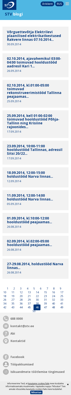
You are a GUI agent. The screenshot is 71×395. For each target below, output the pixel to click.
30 (37, 300)
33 (61, 300)
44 (21, 307)
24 (53, 296)
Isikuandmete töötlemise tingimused (37, 372)
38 (37, 303)
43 (12, 307)
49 (61, 307)
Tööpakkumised (22, 364)
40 (53, 303)
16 (53, 292)
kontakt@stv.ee (22, 326)
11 (12, 292)
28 (21, 300)
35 (12, 303)
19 (12, 296)
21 (29, 296)
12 (21, 292)
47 (45, 307)
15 (45, 292)
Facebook (17, 357)
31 (45, 300)
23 (45, 296)
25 (61, 296)
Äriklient (47, 4)
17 (61, 292)
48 (53, 307)
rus (59, 4)
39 (45, 303)
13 (29, 292)
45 (29, 307)
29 (29, 300)
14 (37, 292)
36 (21, 303)
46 (37, 307)
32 (53, 300)
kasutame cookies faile (38, 383)
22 (37, 296)
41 (61, 303)
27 (12, 300)
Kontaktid (17, 341)
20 (21, 296)
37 (29, 303)
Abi (12, 333)
